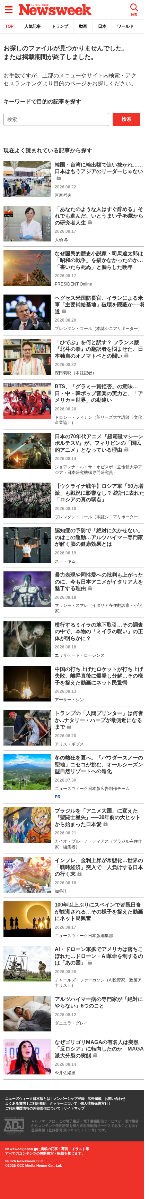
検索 (126, 119)
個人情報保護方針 (94, 1103)
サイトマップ (74, 1108)
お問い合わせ (115, 1098)
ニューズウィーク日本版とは (27, 1098)
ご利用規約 (37, 1103)
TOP (9, 26)
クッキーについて (63, 1103)
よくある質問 (15, 1103)
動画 (83, 26)
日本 (102, 26)
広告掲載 (95, 1098)
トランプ (60, 26)
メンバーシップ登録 (69, 1098)
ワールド (125, 26)
